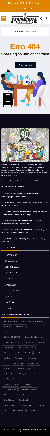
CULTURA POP (11, 261)
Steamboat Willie (26, 405)
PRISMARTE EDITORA (28, 389)
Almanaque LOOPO (10, 321)
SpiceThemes (26, 432)
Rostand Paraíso (9, 400)
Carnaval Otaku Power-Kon (34, 337)
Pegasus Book (27, 379)
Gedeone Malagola (24, 353)
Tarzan (6, 410)
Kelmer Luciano (32, 358)
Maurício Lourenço (24, 368)
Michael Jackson (9, 374)
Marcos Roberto (33, 363)
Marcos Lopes (18, 363)
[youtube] (31, 9)
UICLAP (8, 309)
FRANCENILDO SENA (25, 347)
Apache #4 (7, 326)
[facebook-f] (18, 9)
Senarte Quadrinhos (10, 405)
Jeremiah (38, 353)
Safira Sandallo (24, 400)
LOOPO (6, 363)
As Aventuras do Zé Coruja (12, 332)
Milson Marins (38, 374)
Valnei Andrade (33, 410)
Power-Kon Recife (10, 389)
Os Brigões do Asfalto (11, 379)
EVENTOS (9, 279)
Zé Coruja (7, 415)
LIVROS (8, 297)
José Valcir (18, 358)
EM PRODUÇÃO (12, 267)
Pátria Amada (8, 395)
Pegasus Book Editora (11, 384)
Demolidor (41, 342)
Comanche (29, 342)
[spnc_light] (46, 18)
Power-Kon (26, 384)
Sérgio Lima (41, 405)
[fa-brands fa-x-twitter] (21, 9)
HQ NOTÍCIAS (11, 285)
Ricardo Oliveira (22, 395)
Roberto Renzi (37, 395)
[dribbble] (25, 9)
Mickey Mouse (24, 374)
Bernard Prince (31, 332)
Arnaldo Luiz (20, 326)
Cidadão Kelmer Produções (12, 342)
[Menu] (3, 18)
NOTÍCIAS (9, 303)
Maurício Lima (8, 368)
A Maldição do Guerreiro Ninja (32, 321)
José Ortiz (7, 358)
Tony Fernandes (18, 410)
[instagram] (28, 9)
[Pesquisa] (41, 19)
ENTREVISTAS (11, 273)
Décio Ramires (8, 347)
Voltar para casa (25, 65)
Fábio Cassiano (8, 353)
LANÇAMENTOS (12, 291)
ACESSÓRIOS (11, 255)
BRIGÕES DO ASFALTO (12, 337)
